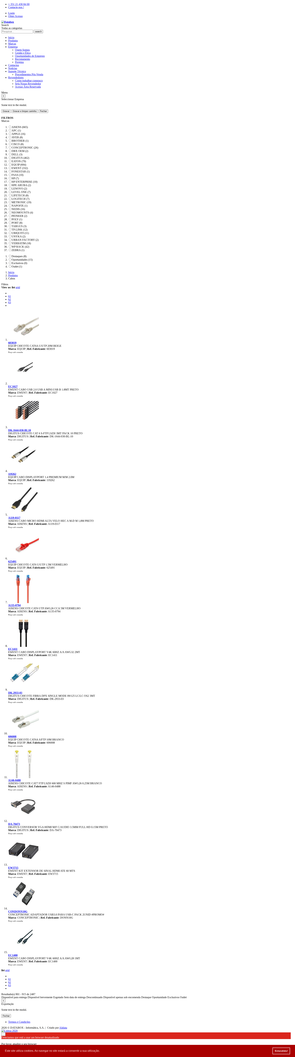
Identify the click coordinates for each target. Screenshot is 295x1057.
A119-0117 (14, 517)
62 (9, 299)
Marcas (12, 43)
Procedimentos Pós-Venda (29, 74)
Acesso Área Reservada (28, 86)
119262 (12, 474)
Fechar (43, 111)
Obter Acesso (15, 16)
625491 (12, 561)
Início (11, 37)
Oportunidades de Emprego (30, 56)
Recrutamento (22, 59)
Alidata (63, 1027)
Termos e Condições (19, 1021)
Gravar (6, 111)
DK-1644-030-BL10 (19, 430)
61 (9, 296)
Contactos (13, 65)
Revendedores (16, 77)
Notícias (12, 68)
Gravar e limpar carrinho (25, 111)
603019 (12, 342)
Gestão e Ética (23, 52)
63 (9, 302)
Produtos (13, 40)
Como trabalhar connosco (29, 80)
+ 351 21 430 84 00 (19, 4)
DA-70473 (14, 824)
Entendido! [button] (281, 1050)
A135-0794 (14, 605)
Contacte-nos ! (16, 7)
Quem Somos (22, 49)
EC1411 (12, 649)
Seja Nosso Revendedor (28, 83)
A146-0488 (14, 780)
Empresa (13, 46)
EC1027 (13, 386)
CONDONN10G (17, 911)
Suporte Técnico (17, 71)
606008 (12, 736)
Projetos (19, 62)
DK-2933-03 (15, 692)
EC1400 (13, 955)
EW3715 (13, 867)
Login (11, 13)
